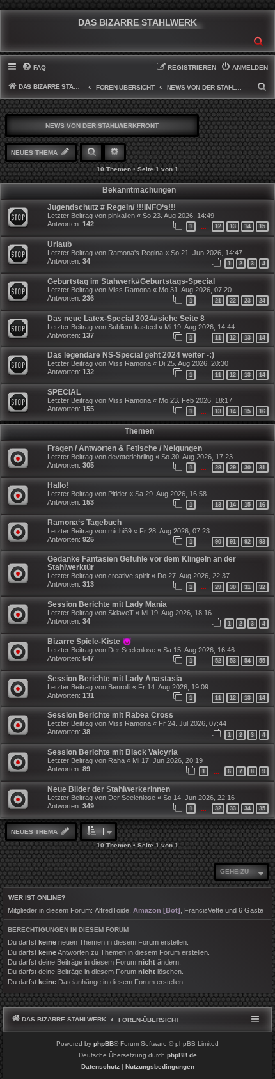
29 (233, 467)
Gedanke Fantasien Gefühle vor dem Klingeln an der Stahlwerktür (141, 563)
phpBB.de (182, 1055)
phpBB (103, 1043)
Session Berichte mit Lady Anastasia (114, 678)
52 (218, 661)
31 (262, 467)
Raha (116, 760)
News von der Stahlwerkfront (102, 125)
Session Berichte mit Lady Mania (107, 604)
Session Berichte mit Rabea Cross (110, 715)
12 (218, 226)
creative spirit (129, 575)
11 (218, 338)
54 (247, 661)
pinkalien (121, 215)
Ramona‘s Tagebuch (84, 522)
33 (233, 808)
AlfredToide (112, 910)
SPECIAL (64, 392)
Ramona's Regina (135, 252)
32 (262, 587)
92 (247, 542)
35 (262, 808)
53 (233, 661)
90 (218, 542)
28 (218, 467)
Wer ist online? (36, 897)
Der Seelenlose (131, 650)
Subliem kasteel (132, 327)
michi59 (120, 531)
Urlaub (59, 244)
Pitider (117, 494)
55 (262, 661)
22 (233, 300)
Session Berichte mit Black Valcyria (112, 752)
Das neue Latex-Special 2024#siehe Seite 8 (126, 318)
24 (262, 300)
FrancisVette (203, 910)
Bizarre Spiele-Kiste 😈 (89, 641)
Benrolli (119, 687)
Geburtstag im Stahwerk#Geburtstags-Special (131, 281)
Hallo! (57, 485)
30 (247, 467)
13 (233, 226)
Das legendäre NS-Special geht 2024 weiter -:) (130, 354)
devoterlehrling (130, 457)
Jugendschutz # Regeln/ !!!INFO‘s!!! (111, 207)
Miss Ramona (129, 290)
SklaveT (121, 613)
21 (218, 300)
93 (262, 542)
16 (262, 411)
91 (233, 542)
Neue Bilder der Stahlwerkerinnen (108, 789)
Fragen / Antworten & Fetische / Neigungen (124, 448)
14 (247, 226)
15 (262, 226)
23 (247, 300)
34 (247, 808)
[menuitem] (34, 67)
